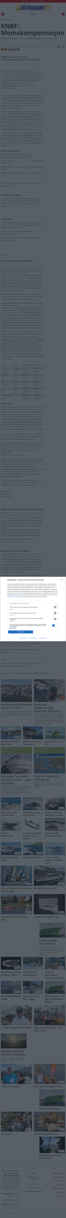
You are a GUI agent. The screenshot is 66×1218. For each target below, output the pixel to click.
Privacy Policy (42, 638)
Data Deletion (23, 638)
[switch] (54, 607)
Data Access (33, 638)
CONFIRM (20, 632)
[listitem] (33, 603)
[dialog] (33, 609)
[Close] (62, 580)
